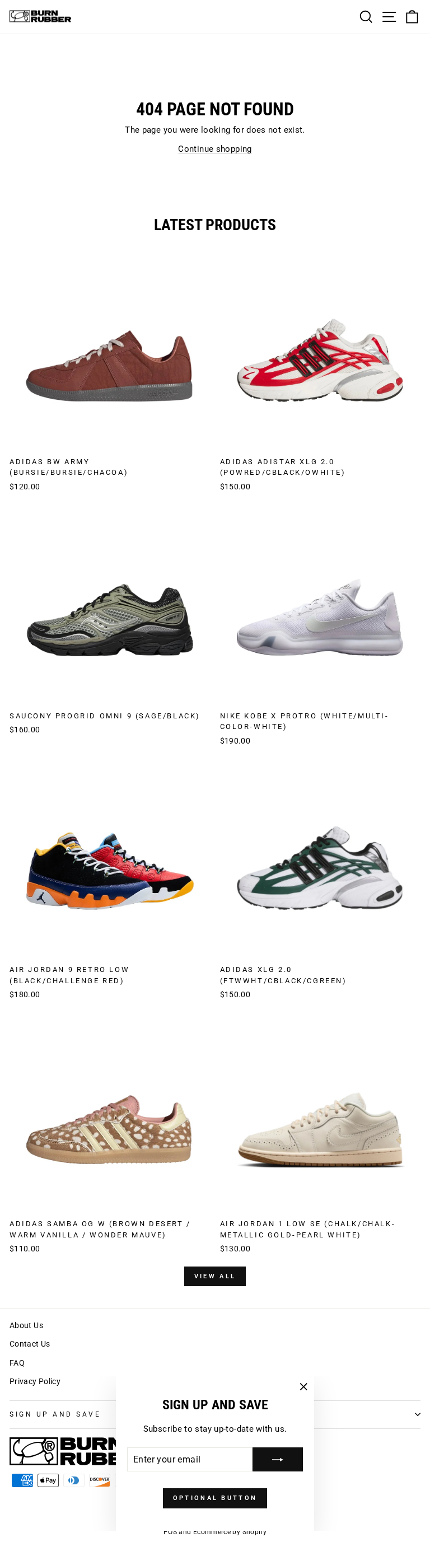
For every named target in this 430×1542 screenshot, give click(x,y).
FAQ (17, 1362)
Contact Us (30, 1343)
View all (215, 1276)
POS (170, 1532)
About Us (26, 1325)
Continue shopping (214, 149)
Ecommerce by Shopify (230, 1532)
